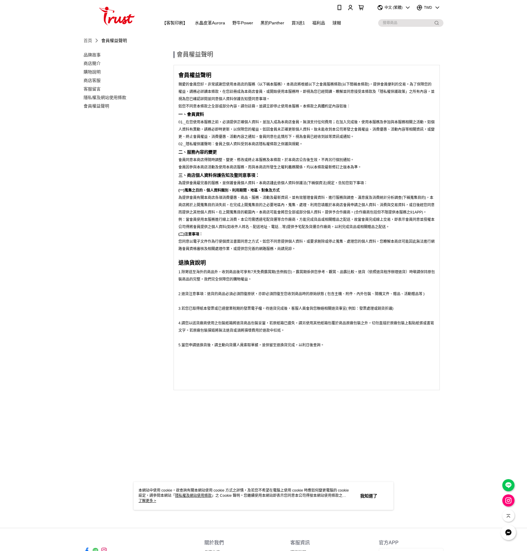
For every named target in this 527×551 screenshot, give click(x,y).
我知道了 (368, 495)
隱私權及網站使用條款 (193, 495)
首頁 (88, 40)
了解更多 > (147, 501)
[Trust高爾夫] (117, 16)
